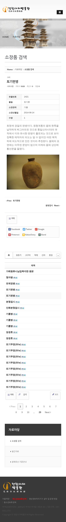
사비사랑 (10, 86)
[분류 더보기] (58, 255)
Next (47, 412)
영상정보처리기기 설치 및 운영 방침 (43, 498)
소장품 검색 (29, 36)
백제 (36, 255)
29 (40, 412)
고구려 (27, 255)
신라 (43, 255)
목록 (13, 218)
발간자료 (15, 451)
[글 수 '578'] (9, 255)
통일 (51, 255)
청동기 (18, 255)
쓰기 (56, 394)
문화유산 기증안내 (19, 461)
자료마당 (16, 36)
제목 (33, 265)
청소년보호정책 (10, 502)
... (34, 412)
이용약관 (5, 498)
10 (28, 412)
